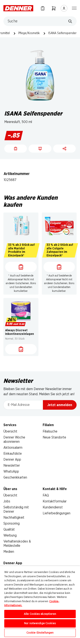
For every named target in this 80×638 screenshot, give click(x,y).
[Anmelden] (64, 8)
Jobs (6, 501)
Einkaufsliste (12, 453)
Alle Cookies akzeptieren (40, 614)
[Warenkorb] (54, 8)
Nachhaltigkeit (13, 517)
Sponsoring (11, 523)
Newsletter (11, 465)
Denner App (12, 459)
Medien (8, 551)
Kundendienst (53, 507)
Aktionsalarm (12, 447)
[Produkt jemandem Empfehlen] (64, 149)
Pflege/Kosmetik (29, 33)
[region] (40, 602)
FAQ (46, 495)
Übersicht (10, 431)
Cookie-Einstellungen (40, 632)
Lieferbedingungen (56, 513)
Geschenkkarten (15, 477)
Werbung (10, 535)
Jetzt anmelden (59, 405)
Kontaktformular (55, 501)
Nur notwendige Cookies (40, 623)
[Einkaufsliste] (43, 8)
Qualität (9, 529)
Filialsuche (50, 431)
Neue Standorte (54, 437)
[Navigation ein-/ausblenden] (74, 7)
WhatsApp (11, 471)
